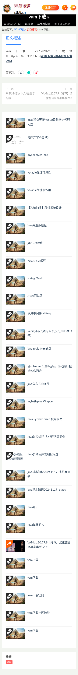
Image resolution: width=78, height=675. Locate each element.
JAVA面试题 (34, 295)
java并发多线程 (37, 225)
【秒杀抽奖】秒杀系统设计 (44, 207)
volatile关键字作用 (39, 190)
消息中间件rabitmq (39, 313)
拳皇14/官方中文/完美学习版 (20, 96)
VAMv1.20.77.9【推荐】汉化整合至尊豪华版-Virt (56, 96)
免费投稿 (32, 30)
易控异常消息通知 (38, 137)
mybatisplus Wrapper (40, 401)
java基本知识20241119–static (46, 489)
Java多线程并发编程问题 (42, 454)
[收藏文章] (21, 72)
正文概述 (13, 38)
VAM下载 (19, 30)
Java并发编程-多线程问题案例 (46, 436)
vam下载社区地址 (38, 613)
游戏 (9, 662)
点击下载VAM (50, 56)
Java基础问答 (35, 525)
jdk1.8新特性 (35, 243)
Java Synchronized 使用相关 (44, 419)
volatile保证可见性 (39, 172)
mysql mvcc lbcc (37, 155)
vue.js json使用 (37, 260)
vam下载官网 (35, 595)
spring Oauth (35, 278)
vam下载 (32, 560)
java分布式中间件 (38, 384)
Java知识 (32, 507)
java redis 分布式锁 (39, 348)
